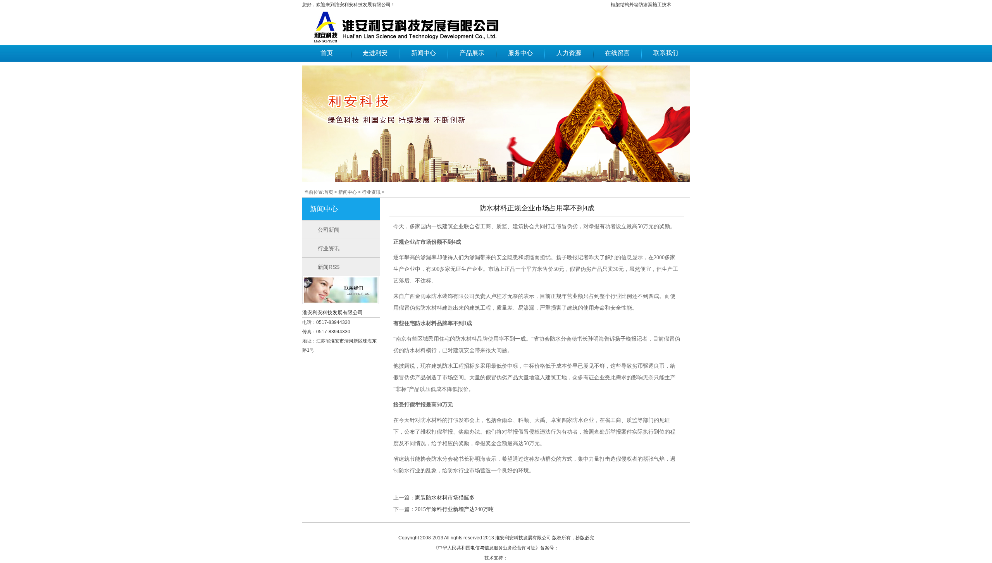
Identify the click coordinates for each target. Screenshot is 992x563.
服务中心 (520, 53)
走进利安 (375, 53)
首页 (326, 53)
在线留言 (617, 53)
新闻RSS (328, 267)
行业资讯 (371, 192)
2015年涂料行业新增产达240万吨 (454, 509)
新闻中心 (423, 53)
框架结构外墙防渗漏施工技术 (641, 4)
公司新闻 (328, 230)
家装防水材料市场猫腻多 (445, 498)
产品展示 (472, 53)
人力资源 (568, 53)
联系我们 (665, 53)
